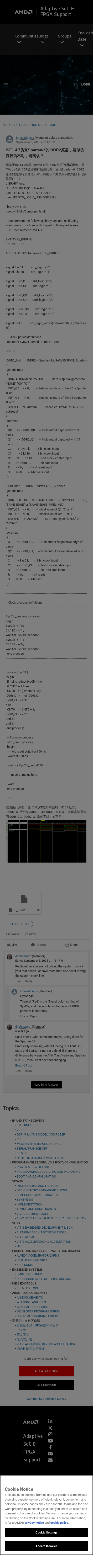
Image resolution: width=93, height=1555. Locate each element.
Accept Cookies (47, 1546)
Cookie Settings (46, 1532)
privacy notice (34, 1522)
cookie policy (59, 1522)
